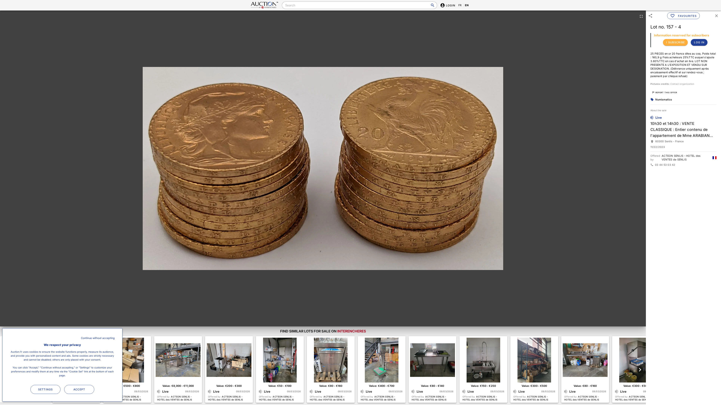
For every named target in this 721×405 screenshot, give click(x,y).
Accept (79, 389)
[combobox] (359, 5)
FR (460, 5)
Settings (45, 389)
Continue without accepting (98, 338)
